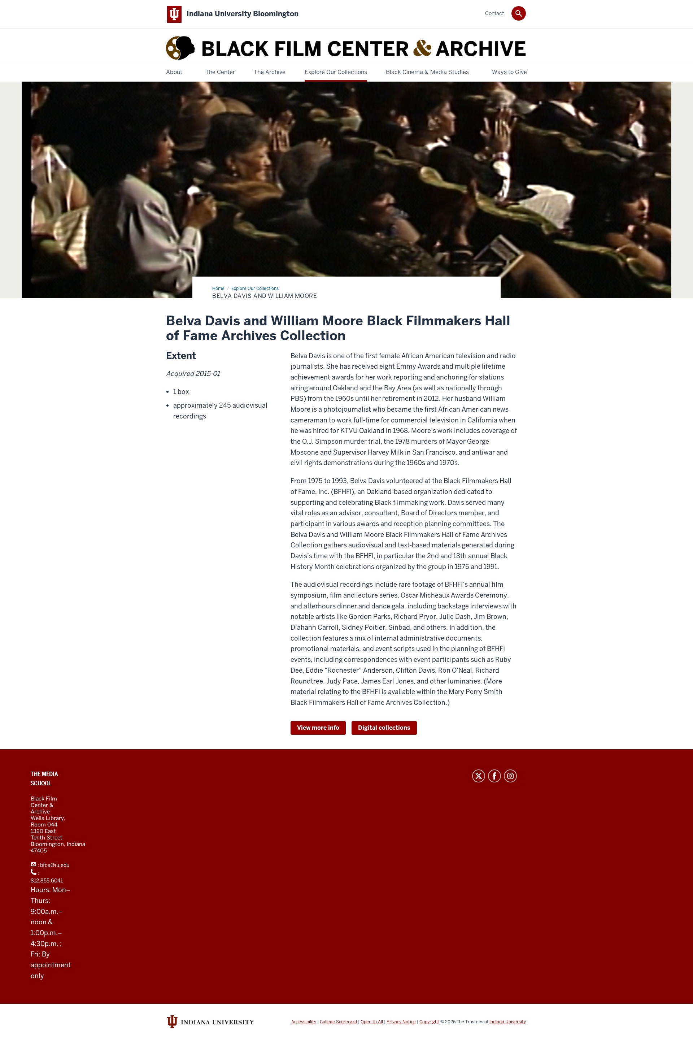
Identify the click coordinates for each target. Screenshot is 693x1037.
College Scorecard (338, 1022)
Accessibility (303, 1022)
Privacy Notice (401, 1022)
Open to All (372, 1022)
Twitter (478, 775)
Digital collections (384, 728)
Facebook (494, 775)
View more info (318, 728)
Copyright (429, 1022)
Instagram (510, 775)
